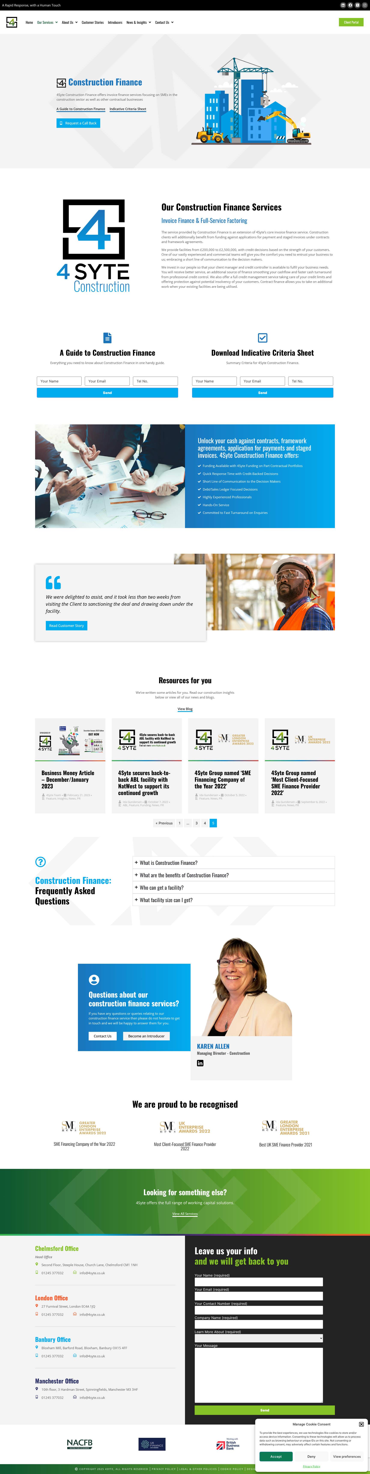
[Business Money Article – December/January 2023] (70, 739)
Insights (62, 798)
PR (79, 798)
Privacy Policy (311, 1466)
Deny (311, 1457)
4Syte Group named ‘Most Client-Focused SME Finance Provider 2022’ (295, 782)
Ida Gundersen (132, 802)
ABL (125, 805)
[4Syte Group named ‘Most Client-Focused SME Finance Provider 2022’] (300, 739)
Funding (145, 805)
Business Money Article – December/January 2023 (68, 779)
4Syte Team (53, 795)
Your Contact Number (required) (221, 1303)
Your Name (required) (212, 1275)
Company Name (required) (216, 1318)
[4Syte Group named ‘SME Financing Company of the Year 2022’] (223, 739)
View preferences (347, 1457)
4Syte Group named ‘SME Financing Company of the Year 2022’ (223, 779)
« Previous (164, 823)
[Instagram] (365, 5)
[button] (361, 1424)
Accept (276, 1457)
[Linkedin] (343, 5)
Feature (51, 798)
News (72, 798)
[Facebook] (350, 5)
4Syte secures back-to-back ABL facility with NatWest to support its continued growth (144, 782)
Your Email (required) (212, 1289)
